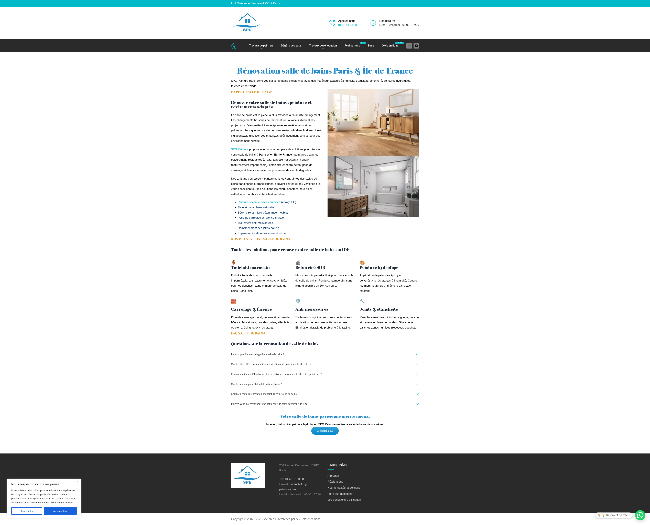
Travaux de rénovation (323, 45)
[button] (640, 515)
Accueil (236, 45)
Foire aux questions (340, 493)
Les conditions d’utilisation (344, 499)
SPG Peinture (240, 149)
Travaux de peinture (261, 45)
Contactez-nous (325, 430)
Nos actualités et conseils (344, 487)
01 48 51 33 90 (347, 25)
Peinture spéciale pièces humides (259, 202)
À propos (333, 475)
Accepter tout (60, 511)
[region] (44, 498)
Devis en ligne (392, 44)
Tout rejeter (27, 511)
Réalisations (353, 44)
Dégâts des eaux (291, 45)
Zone (371, 45)
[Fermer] (78, 482)
